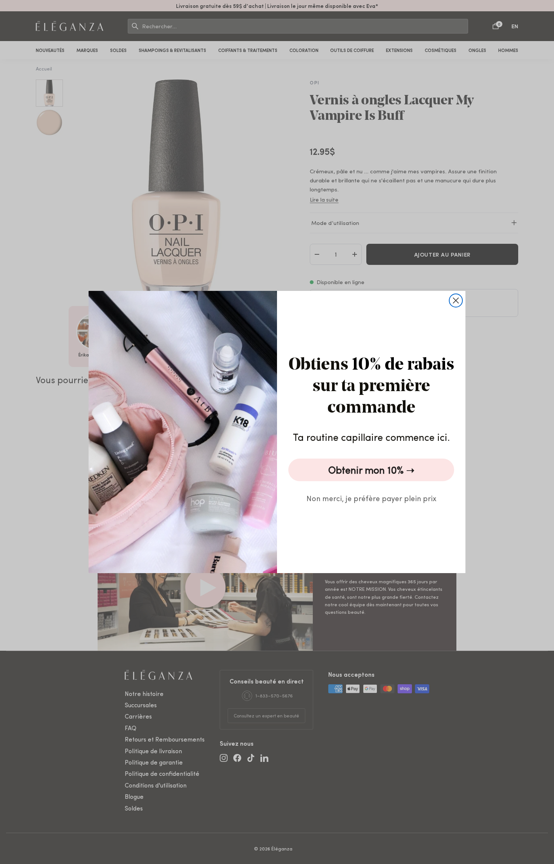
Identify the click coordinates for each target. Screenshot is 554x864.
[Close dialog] (455, 300)
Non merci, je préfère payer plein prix (371, 498)
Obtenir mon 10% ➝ (371, 469)
